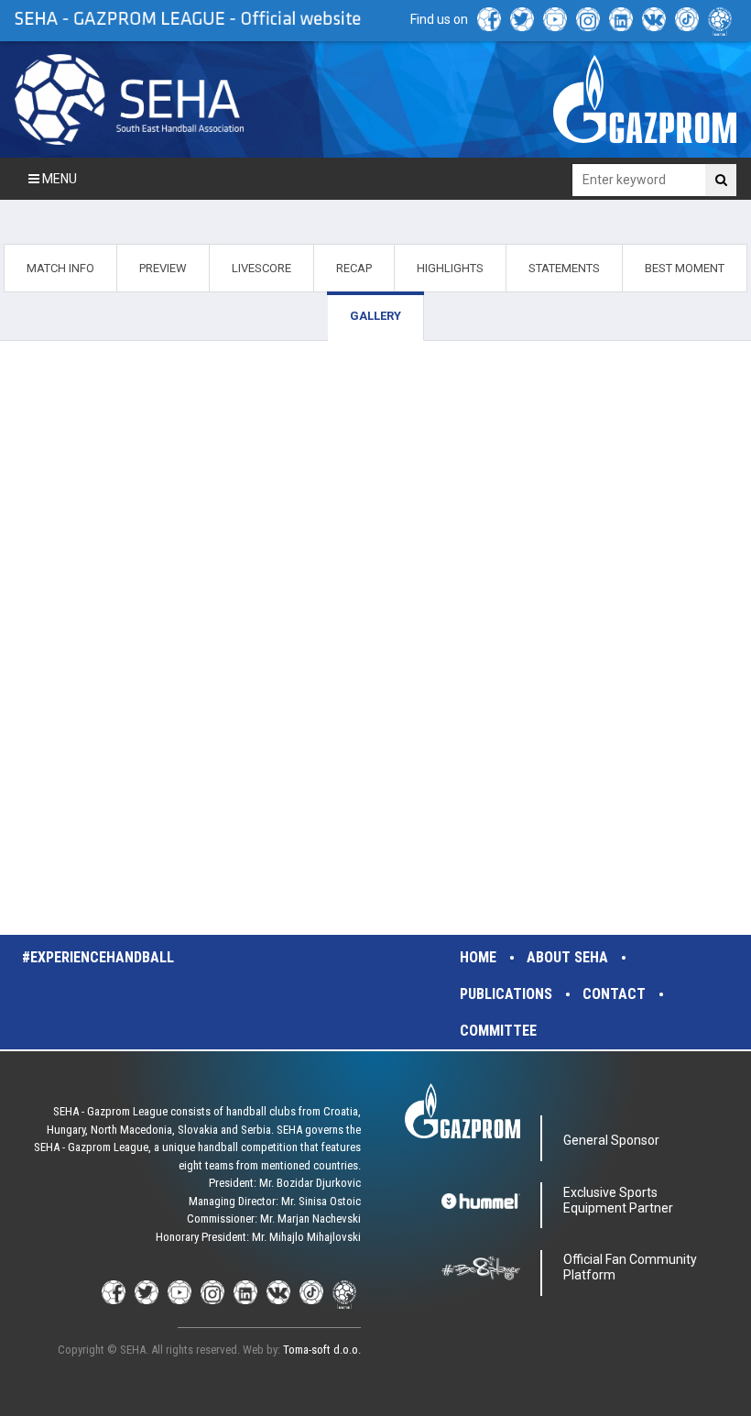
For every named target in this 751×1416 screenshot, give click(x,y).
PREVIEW (163, 268)
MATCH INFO (60, 268)
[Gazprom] (644, 98)
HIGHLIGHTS (450, 268)
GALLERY (375, 316)
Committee (498, 1030)
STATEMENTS (564, 268)
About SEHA (567, 957)
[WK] (654, 19)
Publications (506, 994)
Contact (614, 994)
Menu (58, 178)
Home (478, 957)
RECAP (354, 268)
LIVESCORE (261, 268)
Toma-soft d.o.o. (322, 1349)
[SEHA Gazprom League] (129, 99)
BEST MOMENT (684, 268)
